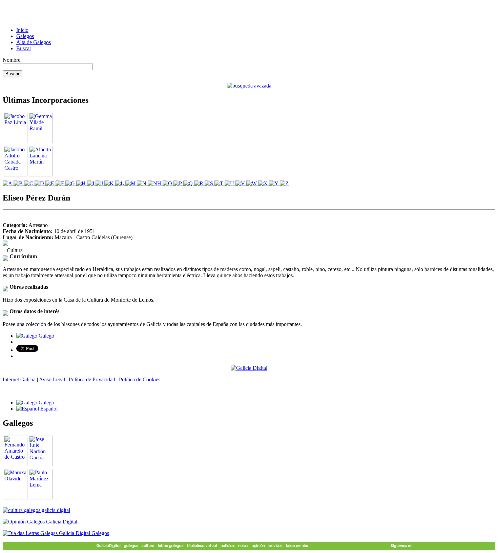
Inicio (22, 30)
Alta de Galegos (33, 42)
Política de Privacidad (92, 379)
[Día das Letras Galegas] (56, 533)
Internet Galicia (19, 379)
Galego (45, 336)
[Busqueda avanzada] (249, 86)
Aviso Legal (52, 379)
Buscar (23, 48)
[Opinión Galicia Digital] (40, 522)
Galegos (25, 36)
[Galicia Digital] (249, 367)
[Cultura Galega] (36, 510)
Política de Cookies (139, 379)
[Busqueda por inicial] (8, 183)
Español (48, 409)
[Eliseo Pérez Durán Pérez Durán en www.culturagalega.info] (5, 244)
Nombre (11, 60)
